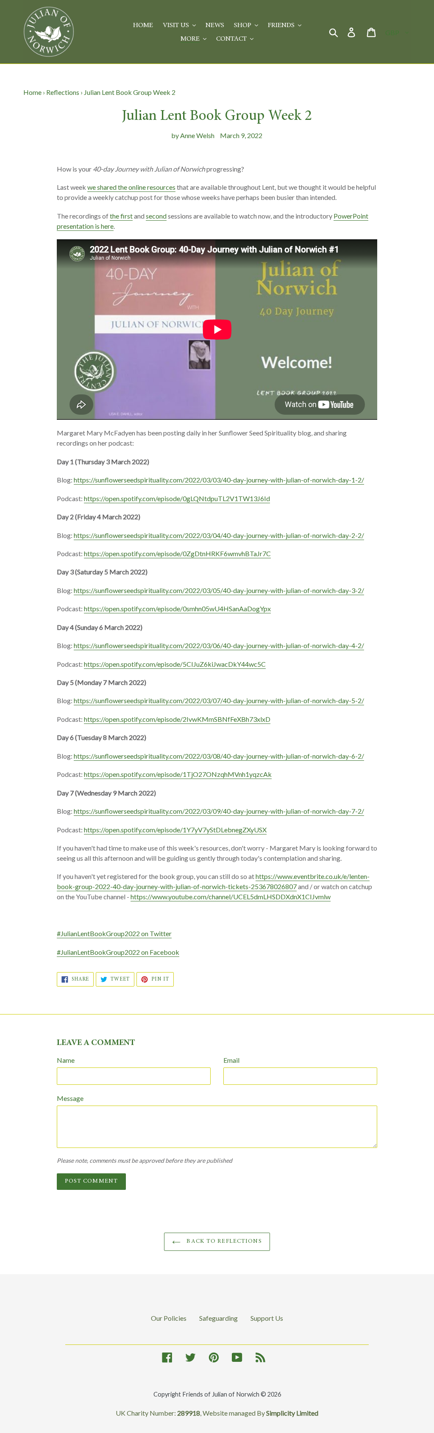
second (156, 216)
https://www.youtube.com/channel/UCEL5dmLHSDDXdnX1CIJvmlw (231, 897)
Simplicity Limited (292, 1413)
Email (231, 1060)
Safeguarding (218, 1318)
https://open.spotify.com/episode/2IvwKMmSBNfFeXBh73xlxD (177, 719)
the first (121, 216)
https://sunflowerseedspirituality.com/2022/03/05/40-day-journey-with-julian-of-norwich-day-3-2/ (219, 590)
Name (66, 1060)
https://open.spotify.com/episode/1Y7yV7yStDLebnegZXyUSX (175, 830)
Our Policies (168, 1318)
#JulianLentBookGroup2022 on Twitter (114, 933)
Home (32, 92)
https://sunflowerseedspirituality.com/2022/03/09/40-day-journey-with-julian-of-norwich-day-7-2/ (219, 811)
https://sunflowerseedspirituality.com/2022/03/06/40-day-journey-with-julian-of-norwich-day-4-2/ (219, 645)
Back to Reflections (223, 1242)
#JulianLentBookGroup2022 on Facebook (118, 952)
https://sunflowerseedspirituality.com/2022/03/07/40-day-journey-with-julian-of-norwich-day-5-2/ (219, 700)
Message (70, 1098)
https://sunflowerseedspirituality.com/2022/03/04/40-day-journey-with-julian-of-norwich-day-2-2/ (219, 535)
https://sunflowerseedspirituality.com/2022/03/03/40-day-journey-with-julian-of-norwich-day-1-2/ (219, 480)
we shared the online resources (131, 187)
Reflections (62, 92)
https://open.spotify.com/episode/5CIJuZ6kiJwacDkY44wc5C (175, 664)
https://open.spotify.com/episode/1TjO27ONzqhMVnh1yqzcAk (178, 774)
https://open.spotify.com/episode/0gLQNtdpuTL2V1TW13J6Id (177, 498)
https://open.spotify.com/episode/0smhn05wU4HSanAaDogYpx (177, 608)
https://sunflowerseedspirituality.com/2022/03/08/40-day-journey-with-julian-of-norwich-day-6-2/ (219, 756)
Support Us (266, 1318)
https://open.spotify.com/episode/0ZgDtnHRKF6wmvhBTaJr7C (177, 553)
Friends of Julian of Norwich (220, 1394)
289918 (188, 1413)
